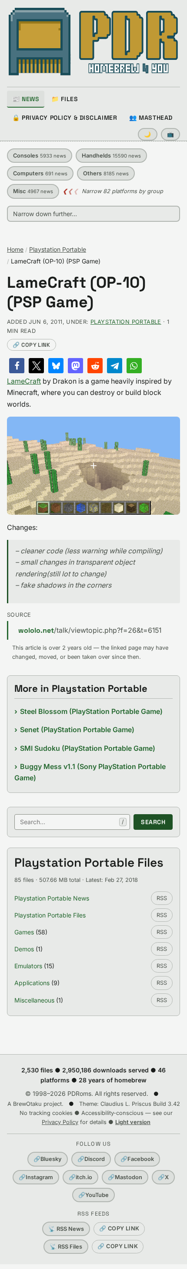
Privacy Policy (60, 1122)
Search (153, 822)
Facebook (137, 1159)
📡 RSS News (66, 1229)
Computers (40, 173)
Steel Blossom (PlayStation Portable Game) (91, 711)
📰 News (25, 99)
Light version (132, 1122)
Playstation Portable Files (50, 915)
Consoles (39, 155)
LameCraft (24, 381)
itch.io (80, 1177)
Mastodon (125, 1177)
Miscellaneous (34, 1000)
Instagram (36, 1177)
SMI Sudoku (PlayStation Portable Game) (87, 748)
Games (24, 932)
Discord (91, 1159)
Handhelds (111, 155)
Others (106, 173)
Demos (24, 949)
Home (15, 249)
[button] (16, 365)
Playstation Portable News (51, 898)
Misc (33, 191)
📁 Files (64, 99)
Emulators (28, 966)
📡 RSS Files (66, 1246)
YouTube (93, 1195)
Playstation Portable (57, 249)
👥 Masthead (151, 118)
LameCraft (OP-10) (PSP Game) (76, 292)
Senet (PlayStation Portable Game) (77, 729)
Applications (32, 982)
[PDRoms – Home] (93, 41)
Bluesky (47, 1159)
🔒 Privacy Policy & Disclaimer (64, 118)
